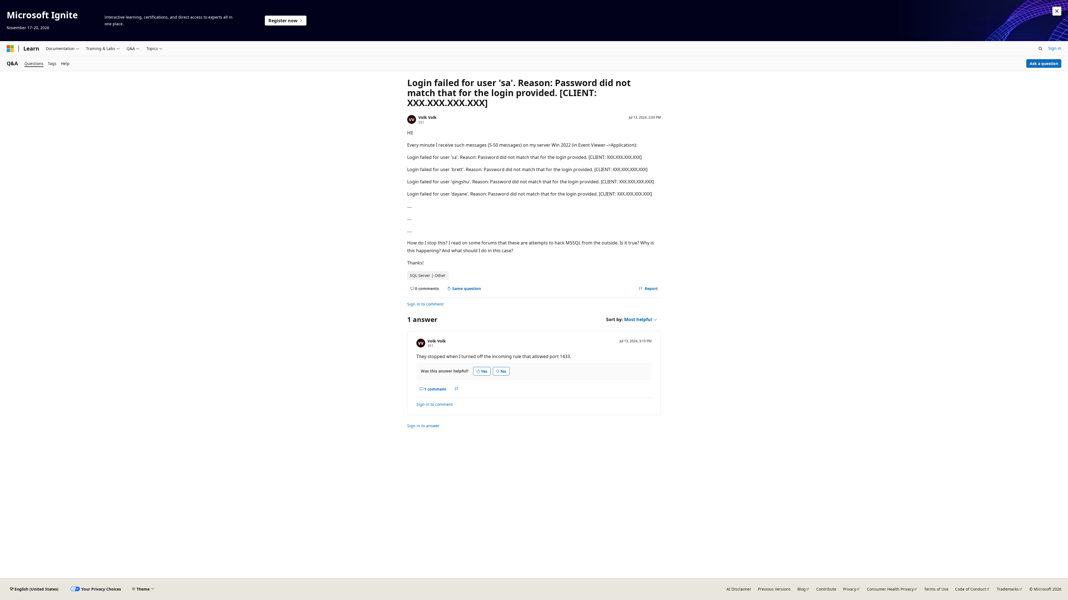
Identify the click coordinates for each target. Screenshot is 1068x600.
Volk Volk (427, 117)
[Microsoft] (10, 48)
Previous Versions (774, 589)
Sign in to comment (425, 304)
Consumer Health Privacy (890, 589)
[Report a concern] (456, 388)
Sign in (1054, 48)
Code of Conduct (970, 589)
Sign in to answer (423, 425)
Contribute (826, 589)
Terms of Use (936, 589)
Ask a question (1044, 63)
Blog (801, 589)
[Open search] (1040, 49)
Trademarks (1008, 589)
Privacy (849, 589)
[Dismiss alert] (1056, 11)
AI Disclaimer (738, 589)
